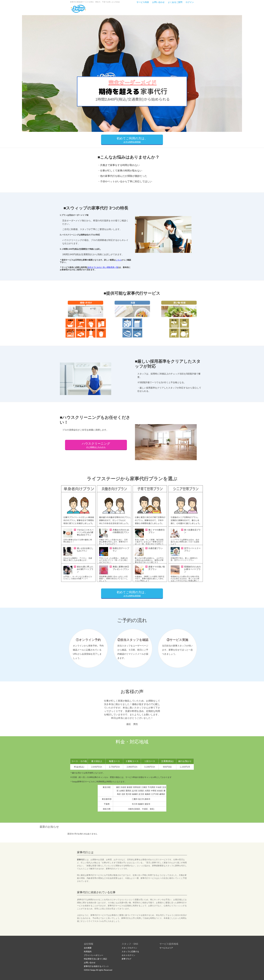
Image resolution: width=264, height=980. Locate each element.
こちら (118, 260)
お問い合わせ (158, 2)
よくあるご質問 (175, 2)
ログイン (190, 2)
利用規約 (88, 951)
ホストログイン (128, 955)
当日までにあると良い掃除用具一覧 (102, 267)
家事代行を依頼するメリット (96, 966)
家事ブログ (126, 959)
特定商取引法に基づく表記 (95, 959)
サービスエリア (166, 948)
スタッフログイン (129, 948)
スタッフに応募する (130, 951)
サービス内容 (143, 2)
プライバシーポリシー (93, 955)
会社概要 (88, 948)
